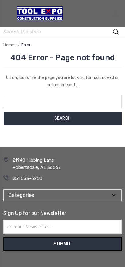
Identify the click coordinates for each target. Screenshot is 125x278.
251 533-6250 (27, 178)
